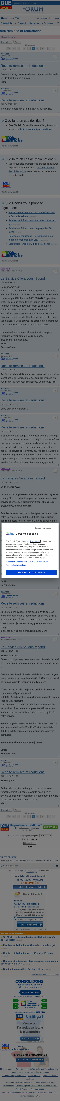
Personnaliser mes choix (16, 565)
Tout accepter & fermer (31, 572)
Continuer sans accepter (43, 528)
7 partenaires (35, 541)
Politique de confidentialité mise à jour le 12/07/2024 (27, 561)
